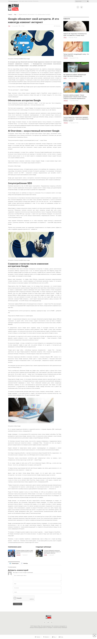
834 (76, 78)
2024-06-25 (51, 555)
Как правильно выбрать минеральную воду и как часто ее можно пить (74, 75)
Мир (15, 14)
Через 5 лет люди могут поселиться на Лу (29, 1)
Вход (54, 637)
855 (77, 122)
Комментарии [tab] (15, 563)
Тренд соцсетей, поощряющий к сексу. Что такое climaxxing (76, 55)
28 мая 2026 (71, 78)
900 (77, 100)
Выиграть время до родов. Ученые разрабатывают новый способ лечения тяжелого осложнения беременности (75, 96)
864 (76, 37)
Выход (61, 637)
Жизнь (45, 555)
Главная (10, 14)
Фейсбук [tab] (25, 563)
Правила (47, 637)
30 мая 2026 (71, 37)
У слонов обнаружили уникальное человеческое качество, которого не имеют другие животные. (52, 552)
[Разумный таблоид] (13, 7)
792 (77, 58)
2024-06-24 (25, 555)
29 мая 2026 (72, 58)
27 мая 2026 (72, 100)
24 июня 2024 (15, 26)
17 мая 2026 (72, 122)
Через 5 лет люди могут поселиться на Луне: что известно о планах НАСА (74, 34)
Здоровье (18, 555)
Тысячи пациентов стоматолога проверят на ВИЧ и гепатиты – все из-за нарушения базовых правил (75, 118)
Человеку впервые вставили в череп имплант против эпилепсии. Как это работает (24, 552)
